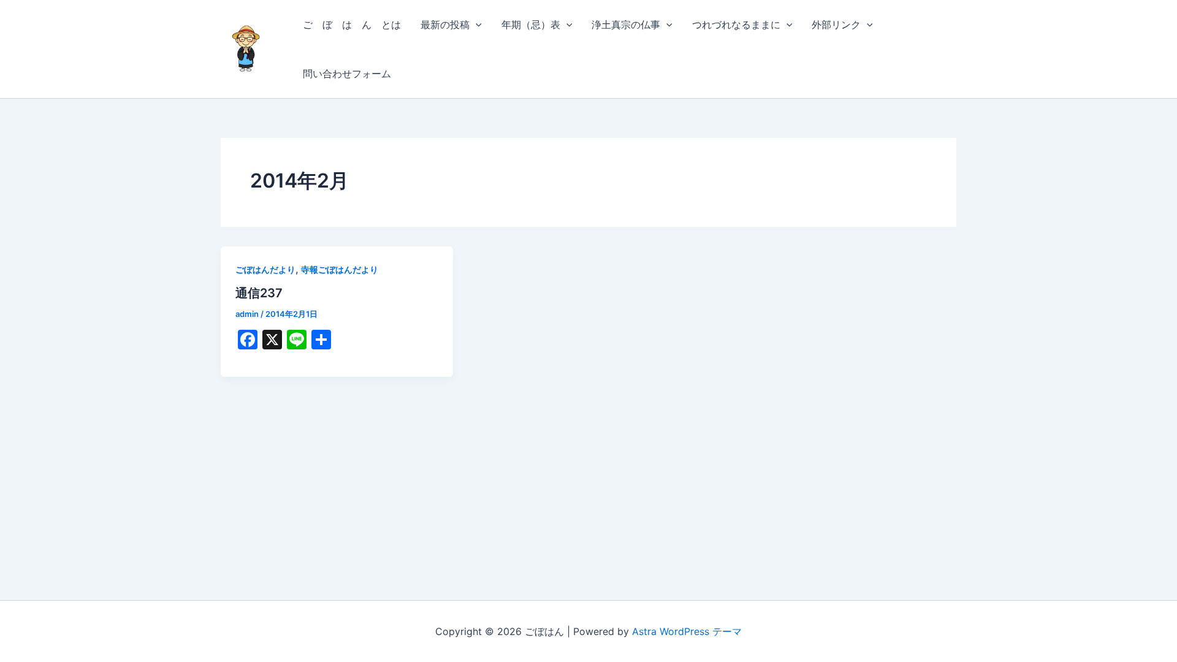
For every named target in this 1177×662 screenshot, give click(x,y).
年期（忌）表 (530, 24)
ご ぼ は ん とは (352, 24)
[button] (476, 24)
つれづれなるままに (736, 24)
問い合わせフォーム (347, 73)
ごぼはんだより (265, 269)
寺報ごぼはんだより (339, 269)
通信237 (259, 293)
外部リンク (836, 24)
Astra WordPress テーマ (687, 631)
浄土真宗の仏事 (626, 24)
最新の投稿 (445, 24)
